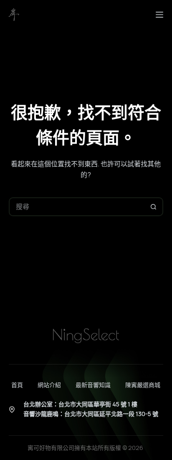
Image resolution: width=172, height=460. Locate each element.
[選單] (159, 14)
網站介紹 (49, 385)
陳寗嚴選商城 (142, 385)
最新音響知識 (93, 385)
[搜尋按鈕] (153, 206)
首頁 (17, 385)
